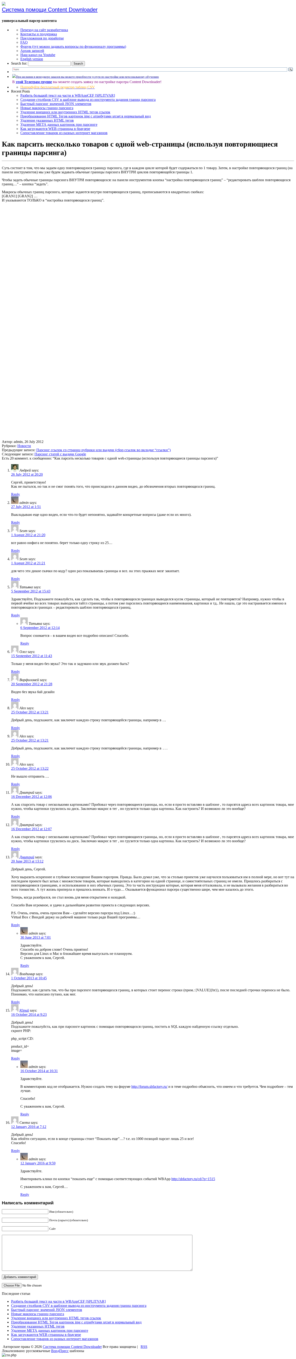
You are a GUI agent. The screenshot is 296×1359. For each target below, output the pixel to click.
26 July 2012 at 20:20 (27, 474)
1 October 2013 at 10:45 (29, 978)
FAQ (24, 42)
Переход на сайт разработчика (44, 30)
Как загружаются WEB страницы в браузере (55, 129)
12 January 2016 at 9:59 (38, 1163)
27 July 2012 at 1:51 (26, 507)
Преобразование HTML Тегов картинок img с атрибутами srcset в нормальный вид (85, 116)
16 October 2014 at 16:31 (39, 1071)
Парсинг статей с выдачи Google (60, 454)
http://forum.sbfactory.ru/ (149, 1086)
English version (31, 59)
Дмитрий (26, 857)
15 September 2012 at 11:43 (31, 656)
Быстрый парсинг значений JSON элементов (55, 104)
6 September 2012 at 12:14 (40, 628)
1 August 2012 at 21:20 (28, 535)
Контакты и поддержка (38, 34)
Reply (15, 494)
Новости (24, 446)
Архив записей (32, 51)
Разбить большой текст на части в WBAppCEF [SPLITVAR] (67, 95)
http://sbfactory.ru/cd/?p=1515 (193, 1179)
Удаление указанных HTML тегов (47, 120)
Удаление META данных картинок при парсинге (58, 124)
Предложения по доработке (42, 38)
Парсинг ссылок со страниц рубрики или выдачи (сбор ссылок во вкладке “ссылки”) (103, 450)
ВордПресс (60, 1351)
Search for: (19, 63)
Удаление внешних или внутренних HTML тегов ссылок (65, 112)
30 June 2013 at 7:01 (35, 937)
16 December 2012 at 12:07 (31, 829)
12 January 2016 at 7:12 (28, 1127)
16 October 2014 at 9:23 (29, 1014)
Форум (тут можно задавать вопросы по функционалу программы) (73, 46)
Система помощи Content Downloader (50, 9)
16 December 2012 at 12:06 (31, 797)
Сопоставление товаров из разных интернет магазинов (64, 133)
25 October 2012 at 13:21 (30, 712)
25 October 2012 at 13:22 (30, 768)
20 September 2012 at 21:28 (31, 684)
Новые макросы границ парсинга (46, 108)
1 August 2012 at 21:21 (28, 563)
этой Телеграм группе (34, 82)
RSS (144, 1347)
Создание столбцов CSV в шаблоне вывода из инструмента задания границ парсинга (88, 100)
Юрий (24, 1010)
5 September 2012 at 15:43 (30, 591)
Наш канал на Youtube (37, 55)
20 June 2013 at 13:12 (27, 861)
